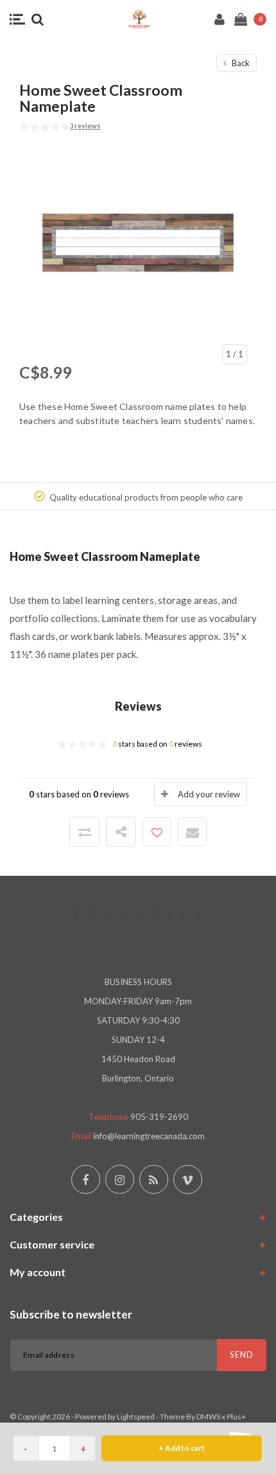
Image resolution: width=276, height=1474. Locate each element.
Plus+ (236, 1416)
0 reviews (85, 125)
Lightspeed (136, 1416)
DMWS (208, 1416)
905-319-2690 (159, 1117)
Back (240, 63)
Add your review (209, 794)
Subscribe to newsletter (71, 1314)
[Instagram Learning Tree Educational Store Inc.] (119, 1179)
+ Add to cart (182, 1448)
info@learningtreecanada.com (149, 1136)
